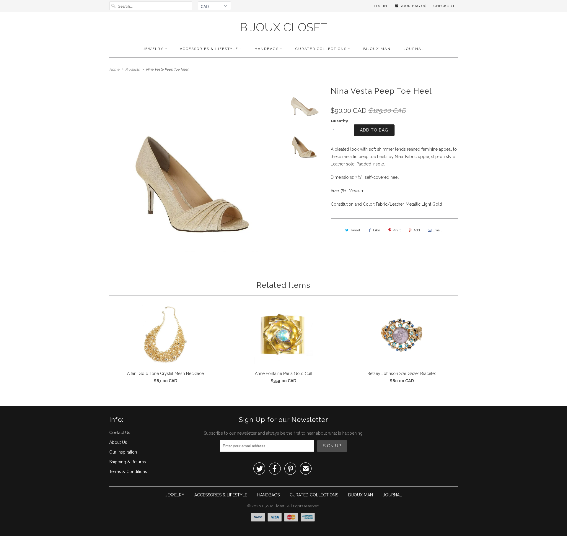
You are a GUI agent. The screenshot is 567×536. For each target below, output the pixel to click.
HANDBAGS (267, 49)
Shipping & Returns (127, 461)
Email (437, 230)
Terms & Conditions (128, 471)
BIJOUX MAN (377, 49)
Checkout (444, 6)
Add (416, 230)
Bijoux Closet (284, 27)
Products (132, 69)
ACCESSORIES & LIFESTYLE (209, 49)
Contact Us (119, 432)
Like (376, 230)
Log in (380, 6)
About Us (118, 442)
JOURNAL (414, 49)
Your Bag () (412, 6)
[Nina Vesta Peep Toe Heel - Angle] (193, 168)
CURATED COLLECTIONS (321, 49)
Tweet (355, 230)
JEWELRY (153, 49)
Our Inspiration (123, 452)
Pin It (397, 230)
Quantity (339, 121)
